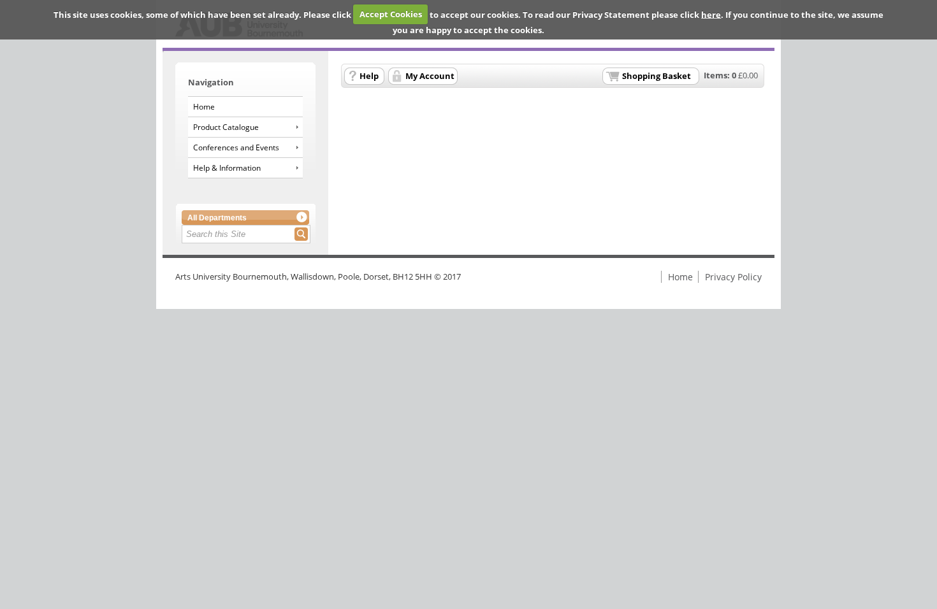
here (711, 14)
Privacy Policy (733, 277)
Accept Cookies (391, 14)
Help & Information (227, 168)
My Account (429, 76)
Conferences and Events (236, 147)
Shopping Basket (656, 76)
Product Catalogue (226, 127)
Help (369, 76)
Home (204, 106)
